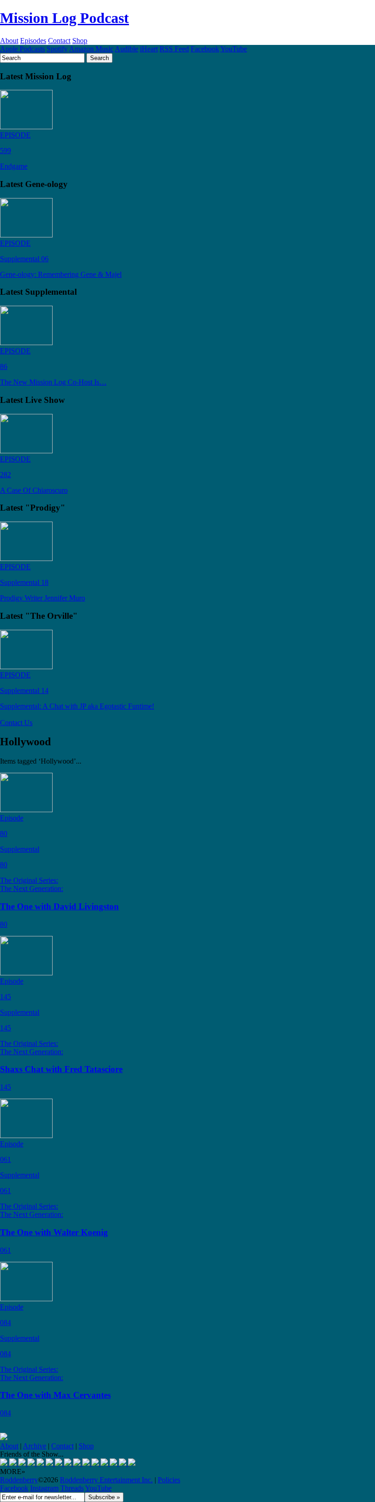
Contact (59, 40)
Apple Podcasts (22, 49)
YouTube (233, 49)
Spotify (57, 49)
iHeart (149, 49)
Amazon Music (91, 49)
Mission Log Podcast (64, 18)
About (9, 40)
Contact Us (16, 722)
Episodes (33, 40)
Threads (72, 1488)
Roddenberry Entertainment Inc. (106, 1480)
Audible (126, 49)
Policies (169, 1480)
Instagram (44, 1488)
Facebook (205, 49)
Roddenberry (19, 1480)
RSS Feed (174, 49)
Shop (79, 40)
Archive (34, 1446)
